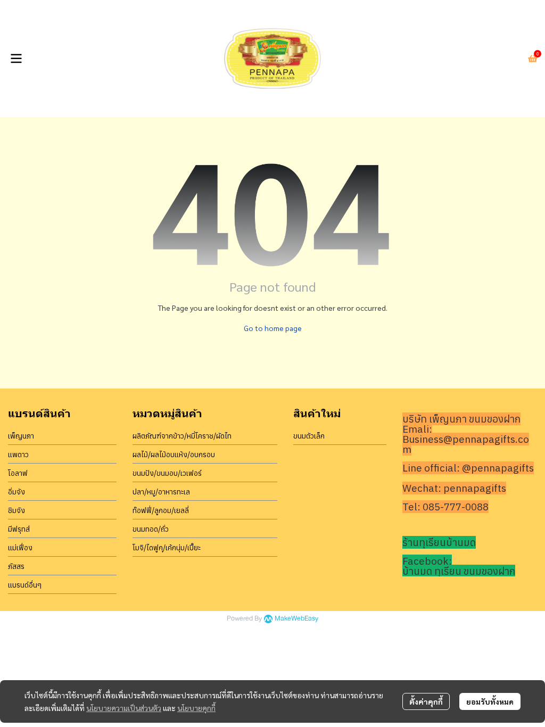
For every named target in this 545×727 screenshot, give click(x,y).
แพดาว (18, 454)
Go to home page (273, 328)
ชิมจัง (16, 510)
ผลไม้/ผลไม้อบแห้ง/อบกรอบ (174, 454)
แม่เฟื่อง (20, 547)
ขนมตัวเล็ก (309, 436)
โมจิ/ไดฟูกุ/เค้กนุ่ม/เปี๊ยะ (167, 547)
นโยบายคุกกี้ (196, 708)
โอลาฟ (18, 473)
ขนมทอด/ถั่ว (151, 529)
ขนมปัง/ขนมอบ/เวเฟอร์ (167, 473)
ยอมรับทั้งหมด (490, 701)
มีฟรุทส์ (19, 529)
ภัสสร (16, 566)
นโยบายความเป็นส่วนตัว (123, 708)
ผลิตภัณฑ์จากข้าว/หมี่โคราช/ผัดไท (182, 436)
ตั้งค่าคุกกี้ (426, 701)
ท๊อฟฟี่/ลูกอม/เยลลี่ (161, 510)
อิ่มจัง (16, 492)
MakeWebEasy (296, 618)
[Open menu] (16, 58)
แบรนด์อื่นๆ (25, 585)
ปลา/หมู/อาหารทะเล (161, 492)
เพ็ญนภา (21, 436)
